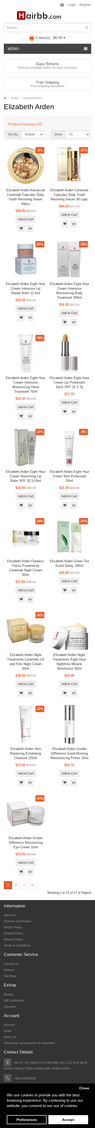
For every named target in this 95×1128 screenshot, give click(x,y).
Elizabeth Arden (32, 98)
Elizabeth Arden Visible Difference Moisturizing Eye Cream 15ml (26, 842)
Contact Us (11, 964)
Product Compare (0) (25, 124)
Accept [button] (68, 1120)
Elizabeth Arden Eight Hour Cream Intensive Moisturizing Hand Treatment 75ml (25, 384)
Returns (9, 970)
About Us (10, 915)
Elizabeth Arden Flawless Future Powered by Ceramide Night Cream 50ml (25, 568)
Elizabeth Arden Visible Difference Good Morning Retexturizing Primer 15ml (69, 753)
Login (72, 5)
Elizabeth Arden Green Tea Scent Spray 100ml (69, 563)
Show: (58, 134)
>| (32, 885)
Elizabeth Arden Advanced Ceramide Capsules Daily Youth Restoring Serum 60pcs (25, 197)
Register (85, 5)
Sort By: (13, 134)
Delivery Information (17, 921)
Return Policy (13, 927)
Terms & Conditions (17, 945)
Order (8, 1031)
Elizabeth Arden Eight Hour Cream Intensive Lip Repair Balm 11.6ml (25, 288)
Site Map (10, 976)
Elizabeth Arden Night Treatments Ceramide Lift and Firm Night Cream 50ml (25, 661)
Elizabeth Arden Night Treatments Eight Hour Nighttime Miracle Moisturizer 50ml (69, 661)
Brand (14, 98)
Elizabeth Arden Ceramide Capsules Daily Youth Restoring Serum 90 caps (69, 194)
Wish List (10, 1037)
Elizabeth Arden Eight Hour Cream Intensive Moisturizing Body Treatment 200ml (69, 290)
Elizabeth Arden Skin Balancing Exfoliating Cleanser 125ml (25, 753)
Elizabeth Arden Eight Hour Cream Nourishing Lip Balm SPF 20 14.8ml (25, 476)
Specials (10, 1006)
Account (9, 1025)
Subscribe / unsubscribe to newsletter (29, 1043)
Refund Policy (13, 933)
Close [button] (84, 1088)
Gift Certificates (14, 1000)
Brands (9, 994)
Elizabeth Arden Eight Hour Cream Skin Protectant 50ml (69, 476)
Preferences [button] (26, 1120)
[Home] (5, 98)
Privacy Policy (13, 939)
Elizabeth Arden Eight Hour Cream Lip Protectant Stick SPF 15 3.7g (69, 382)
